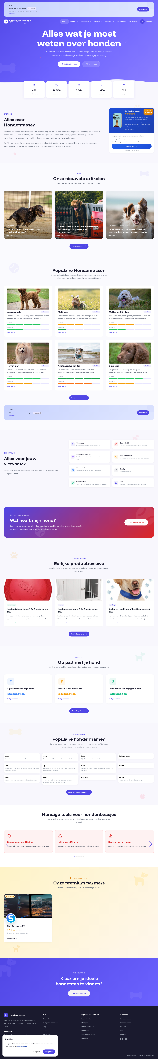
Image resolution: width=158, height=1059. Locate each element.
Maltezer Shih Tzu (87, 1026)
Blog (44, 1026)
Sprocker (84, 1038)
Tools (45, 1030)
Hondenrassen (125, 1019)
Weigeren (36, 1051)
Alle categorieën (77, 711)
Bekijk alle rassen (70, 64)
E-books (123, 1026)
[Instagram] (125, 1039)
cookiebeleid (22, 1046)
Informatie (85, 21)
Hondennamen (125, 1023)
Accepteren (49, 1051)
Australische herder (88, 1034)
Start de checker (134, 522)
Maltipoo (84, 1023)
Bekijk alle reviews (77, 634)
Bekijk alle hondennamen (77, 792)
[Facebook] (121, 1039)
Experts (97, 21)
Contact (46, 1019)
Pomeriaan (85, 1030)
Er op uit (108, 21)
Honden (73, 21)
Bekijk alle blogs (77, 246)
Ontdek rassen (77, 993)
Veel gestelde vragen (50, 1023)
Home (64, 21)
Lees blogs (93, 64)
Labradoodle (86, 1019)
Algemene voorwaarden (146, 1055)
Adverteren (143, 9)
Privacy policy (131, 1055)
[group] (28, 215)
